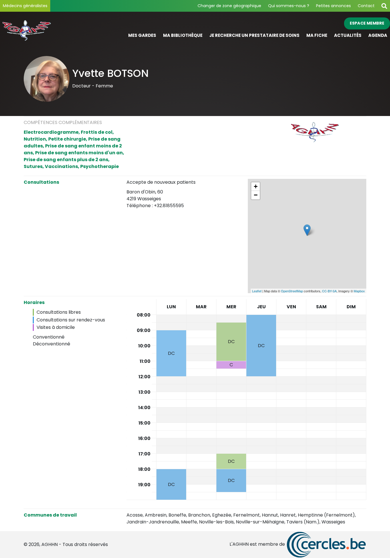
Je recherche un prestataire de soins (254, 35)
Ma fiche (316, 35)
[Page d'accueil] (49, 29)
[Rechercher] (384, 6)
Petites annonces (333, 6)
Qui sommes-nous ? (288, 6)
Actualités (347, 35)
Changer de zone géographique (229, 6)
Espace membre (367, 23)
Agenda (377, 35)
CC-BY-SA (329, 291)
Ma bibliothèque (182, 35)
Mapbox (359, 291)
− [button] (256, 195)
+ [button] (256, 186)
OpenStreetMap (292, 291)
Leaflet (257, 291)
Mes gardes (142, 35)
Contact (366, 6)
